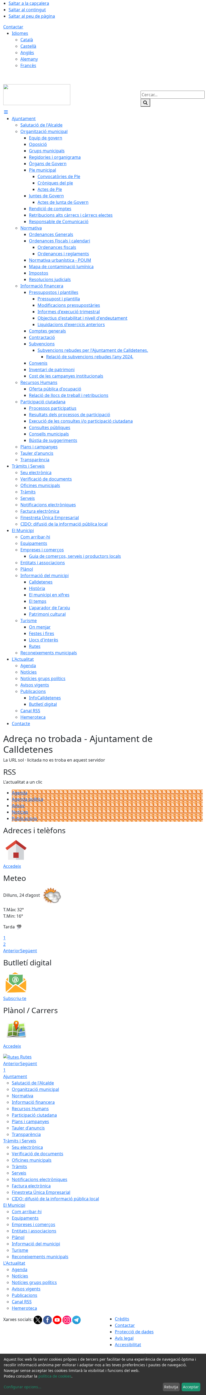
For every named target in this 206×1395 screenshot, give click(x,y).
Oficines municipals (32, 1160)
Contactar (13, 27)
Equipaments (25, 1218)
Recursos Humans (30, 1109)
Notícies (20, 812)
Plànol (18, 1237)
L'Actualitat (14, 1263)
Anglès (27, 53)
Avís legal (124, 1338)
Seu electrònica (27, 1147)
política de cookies (54, 1376)
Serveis (19, 1173)
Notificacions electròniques (39, 1179)
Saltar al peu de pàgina (32, 16)
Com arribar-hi (27, 1212)
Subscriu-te (14, 998)
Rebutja (171, 1386)
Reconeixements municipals (40, 1257)
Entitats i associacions (34, 1231)
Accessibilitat (128, 1345)
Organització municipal (35, 1089)
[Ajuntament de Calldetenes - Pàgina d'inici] (36, 94)
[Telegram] (76, 1320)
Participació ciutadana (34, 1115)
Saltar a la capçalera (29, 3)
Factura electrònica (31, 1186)
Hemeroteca (24, 1308)
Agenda (19, 793)
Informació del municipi (36, 1244)
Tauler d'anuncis (28, 1128)
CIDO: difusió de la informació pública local (55, 1199)
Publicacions (24, 818)
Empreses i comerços (33, 1224)
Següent (28, 951)
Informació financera (33, 1102)
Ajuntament (15, 1076)
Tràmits (19, 1166)
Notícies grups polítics (34, 1282)
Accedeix (12, 866)
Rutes (25, 1057)
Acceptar (191, 1386)
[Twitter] (38, 1320)
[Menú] (6, 112)
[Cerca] (145, 103)
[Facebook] (48, 1320)
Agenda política (27, 799)
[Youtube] (57, 1320)
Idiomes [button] (20, 33)
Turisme (20, 1250)
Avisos (18, 806)
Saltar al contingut (27, 10)
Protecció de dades (134, 1332)
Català (26, 40)
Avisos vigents (26, 1289)
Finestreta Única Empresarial (41, 1192)
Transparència (26, 1134)
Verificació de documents (37, 1154)
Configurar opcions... (22, 1386)
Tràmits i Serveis (19, 1141)
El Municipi (14, 1205)
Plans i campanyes (30, 1121)
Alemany (29, 59)
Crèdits (122, 1319)
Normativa (22, 1096)
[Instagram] (67, 1320)
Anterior (11, 951)
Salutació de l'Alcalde (33, 1083)
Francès (28, 65)
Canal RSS (22, 1302)
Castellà (28, 46)
